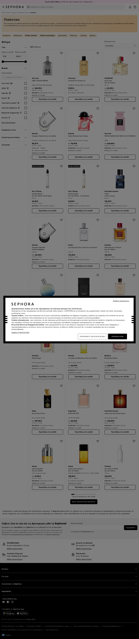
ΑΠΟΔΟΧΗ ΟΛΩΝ (118, 336)
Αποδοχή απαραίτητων (121, 301)
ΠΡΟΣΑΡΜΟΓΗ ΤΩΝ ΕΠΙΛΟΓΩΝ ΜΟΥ (92, 336)
